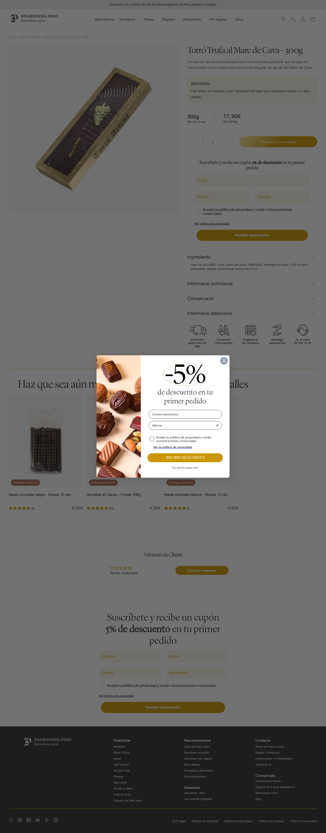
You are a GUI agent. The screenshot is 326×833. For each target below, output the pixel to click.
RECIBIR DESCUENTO (185, 458)
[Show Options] (217, 425)
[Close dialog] (224, 361)
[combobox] (183, 425)
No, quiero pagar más (185, 467)
